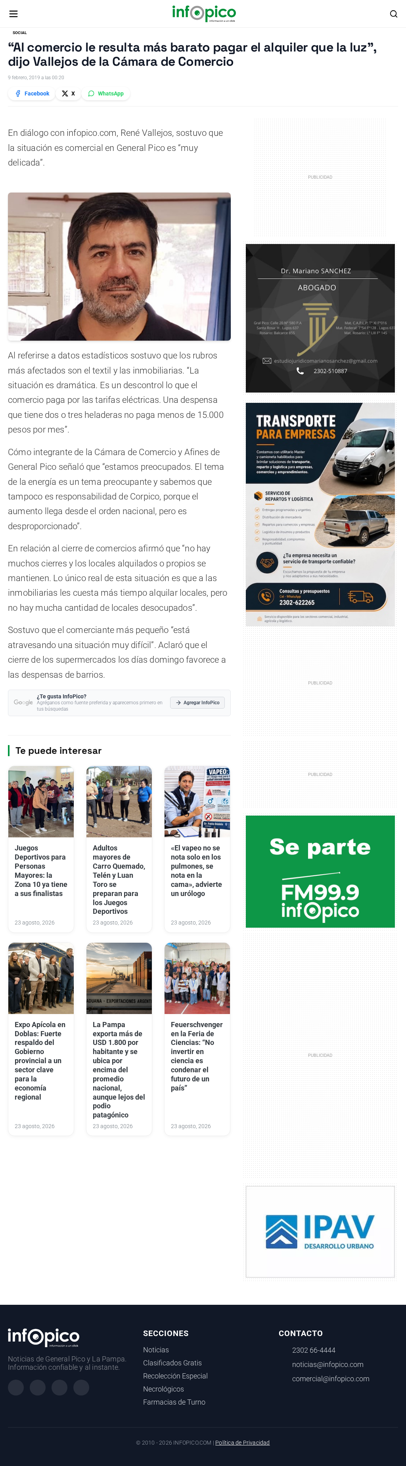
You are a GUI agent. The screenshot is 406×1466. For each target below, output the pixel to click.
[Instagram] (38, 1387)
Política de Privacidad (242, 1442)
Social (20, 32)
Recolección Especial (175, 1376)
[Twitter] (59, 1387)
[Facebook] (16, 1387)
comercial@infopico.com (331, 1379)
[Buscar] (393, 14)
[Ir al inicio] (204, 14)
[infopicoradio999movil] (320, 871)
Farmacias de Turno (174, 1402)
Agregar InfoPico (202, 702)
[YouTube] (81, 1387)
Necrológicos (163, 1389)
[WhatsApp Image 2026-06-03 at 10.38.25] (320, 515)
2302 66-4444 (313, 1350)
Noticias (156, 1350)
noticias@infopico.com (328, 1365)
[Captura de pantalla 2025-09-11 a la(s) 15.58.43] (320, 318)
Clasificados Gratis (172, 1363)
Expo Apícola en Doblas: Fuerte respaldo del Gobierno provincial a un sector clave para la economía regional (40, 1061)
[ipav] (320, 1231)
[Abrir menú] (13, 13)
